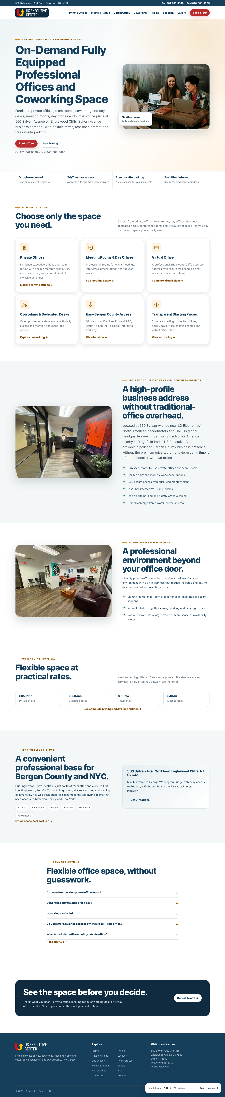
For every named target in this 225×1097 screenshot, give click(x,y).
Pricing (155, 12)
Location (168, 12)
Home (95, 1050)
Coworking (140, 12)
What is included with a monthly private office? (77, 934)
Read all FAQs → (57, 941)
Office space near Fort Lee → (33, 821)
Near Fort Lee (124, 1060)
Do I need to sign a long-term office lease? (74, 892)
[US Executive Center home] (32, 13)
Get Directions (140, 799)
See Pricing (50, 143)
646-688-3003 (55, 152)
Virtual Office (122, 12)
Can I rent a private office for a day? (69, 902)
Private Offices (78, 12)
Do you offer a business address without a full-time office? (84, 923)
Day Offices (98, 1060)
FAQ (119, 1070)
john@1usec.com (160, 1066)
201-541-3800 (29, 152)
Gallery (181, 12)
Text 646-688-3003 (198, 3)
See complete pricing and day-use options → (112, 709)
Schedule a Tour (187, 998)
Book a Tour (200, 12)
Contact (122, 1075)
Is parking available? (60, 913)
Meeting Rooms (100, 12)
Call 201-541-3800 (173, 3)
